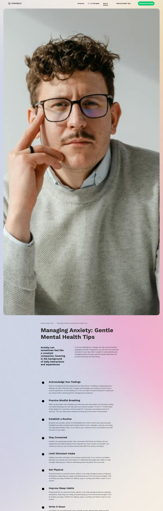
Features (81, 3)
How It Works (105, 4)
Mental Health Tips (47, 323)
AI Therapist (94, 3)
